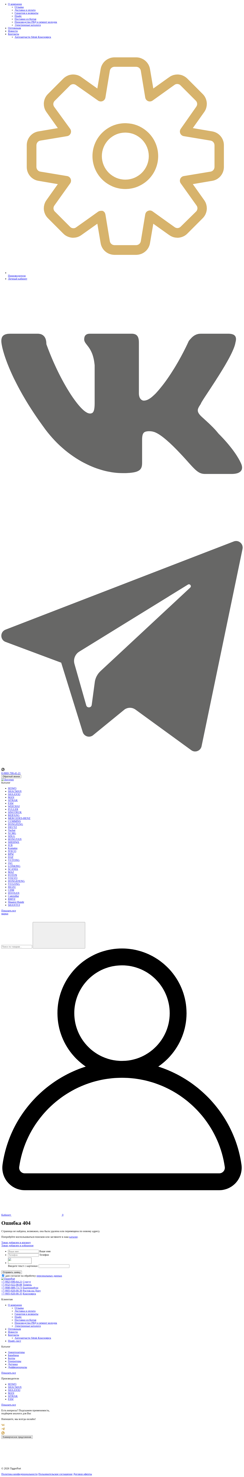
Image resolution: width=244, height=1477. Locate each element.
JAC (10, 863)
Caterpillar (13, 896)
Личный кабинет (17, 278)
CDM (11, 890)
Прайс (18, 16)
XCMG (12, 833)
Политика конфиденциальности (19, 1474)
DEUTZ (12, 827)
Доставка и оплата (25, 10)
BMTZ (11, 899)
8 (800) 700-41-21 (11, 773)
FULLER (13, 809)
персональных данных (49, 1275)
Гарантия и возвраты (26, 13)
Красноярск (29, 1293)
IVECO (12, 851)
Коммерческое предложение (17, 1437)
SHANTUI (14, 905)
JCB (10, 845)
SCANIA (13, 869)
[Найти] (59, 935)
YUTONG (14, 860)
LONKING (14, 866)
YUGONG (14, 884)
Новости (13, 31)
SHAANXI (14, 794)
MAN (11, 797)
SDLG (11, 836)
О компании (15, 4)
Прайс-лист (14, 1341)
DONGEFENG (16, 881)
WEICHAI (14, 806)
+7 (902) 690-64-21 (11, 1281)
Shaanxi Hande (16, 902)
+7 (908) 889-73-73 (11, 1287)
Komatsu (12, 848)
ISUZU (12, 887)
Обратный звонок (11, 776)
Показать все (8, 1372)
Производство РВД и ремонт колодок (36, 22)
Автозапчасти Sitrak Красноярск (33, 37)
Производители (17, 275)
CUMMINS (14, 821)
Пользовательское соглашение (55, 1474)
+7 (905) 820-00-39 (11, 1290)
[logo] (7, 779)
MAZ (11, 872)
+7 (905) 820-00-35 (11, 1293)
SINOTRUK (15, 812)
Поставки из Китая (25, 19)
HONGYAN (15, 839)
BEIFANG (14, 815)
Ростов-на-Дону (32, 1290)
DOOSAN (13, 893)
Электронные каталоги (28, 25)
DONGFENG (15, 824)
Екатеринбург (31, 1287)
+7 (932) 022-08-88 (11, 1284)
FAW (11, 803)
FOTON (12, 875)
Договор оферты (82, 1474)
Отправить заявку (12, 1272)
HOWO (12, 788)
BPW (11, 854)
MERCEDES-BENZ (19, 818)
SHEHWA (13, 842)
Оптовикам (14, 28)
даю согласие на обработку (33, 1275)
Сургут (27, 1281)
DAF (10, 857)
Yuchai (11, 830)
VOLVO (12, 878)
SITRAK (13, 800)
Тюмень (27, 1284)
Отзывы (19, 7)
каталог (73, 1236)
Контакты (13, 34)
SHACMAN (15, 791)
